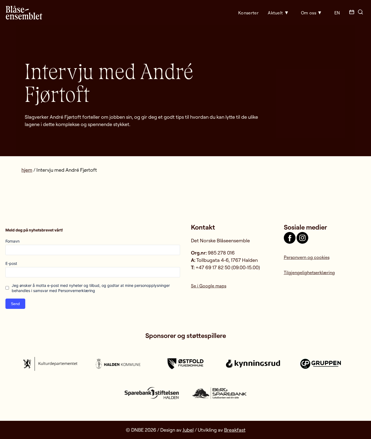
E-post (11, 263)
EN (337, 12)
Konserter (248, 12)
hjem (26, 170)
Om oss (308, 12)
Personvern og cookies (306, 257)
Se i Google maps (208, 286)
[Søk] (360, 13)
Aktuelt (275, 12)
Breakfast (235, 430)
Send (15, 304)
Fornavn (12, 241)
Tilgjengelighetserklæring (309, 272)
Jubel (188, 430)
